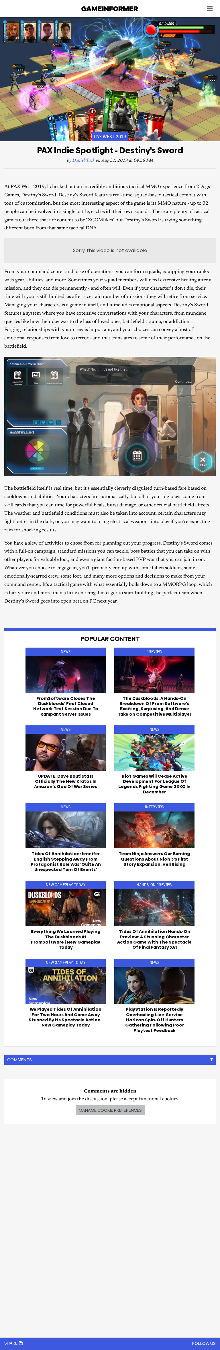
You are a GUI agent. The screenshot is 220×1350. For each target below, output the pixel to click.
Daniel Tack (83, 160)
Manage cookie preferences (110, 1110)
